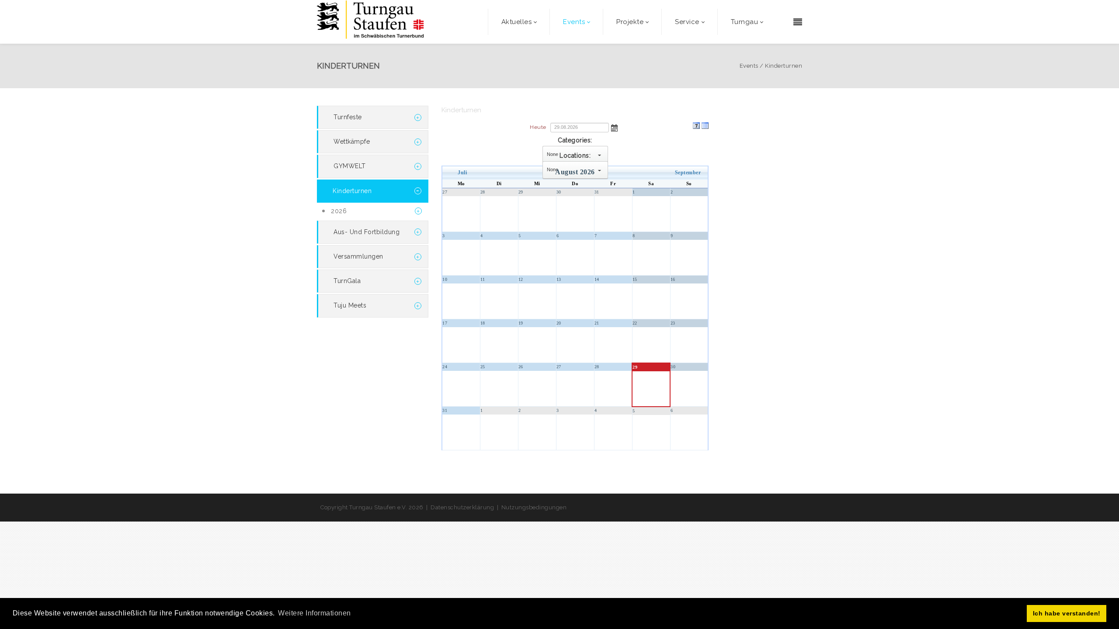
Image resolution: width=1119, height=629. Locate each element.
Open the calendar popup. (614, 127)
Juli (462, 172)
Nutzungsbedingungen (534, 507)
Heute (538, 127)
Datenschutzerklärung (462, 507)
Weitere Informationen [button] (314, 613)
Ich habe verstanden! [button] (1067, 613)
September (688, 172)
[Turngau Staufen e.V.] (370, 21)
